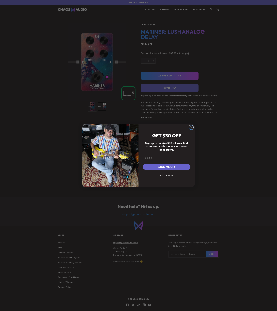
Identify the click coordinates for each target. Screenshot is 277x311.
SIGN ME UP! (166, 167)
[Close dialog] (191, 127)
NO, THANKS (166, 175)
